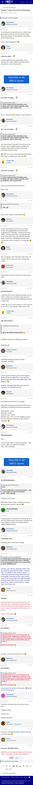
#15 (31, 432)
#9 (31, 272)
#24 (31, 729)
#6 (31, 200)
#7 (31, 225)
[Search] (31, 2)
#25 (31, 745)
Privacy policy (15, 777)
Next (16, 758)
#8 (31, 254)
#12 (31, 356)
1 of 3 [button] (11, 758)
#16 (31, 477)
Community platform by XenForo (15, 780)
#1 (31, 29)
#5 (31, 167)
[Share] (29, 29)
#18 (31, 535)
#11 (31, 318)
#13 (31, 372)
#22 (31, 665)
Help (21, 777)
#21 (31, 625)
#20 (31, 595)
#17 (31, 515)
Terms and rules (5, 777)
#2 (31, 53)
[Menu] (2, 2)
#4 (31, 126)
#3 (31, 94)
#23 (31, 701)
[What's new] (27, 2)
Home (25, 777)
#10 (31, 288)
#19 (31, 553)
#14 (31, 398)
